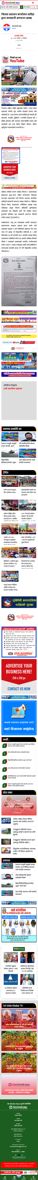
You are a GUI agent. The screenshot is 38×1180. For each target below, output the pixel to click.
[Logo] (10, 3)
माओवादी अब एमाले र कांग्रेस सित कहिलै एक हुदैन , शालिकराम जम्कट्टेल (19, 1091)
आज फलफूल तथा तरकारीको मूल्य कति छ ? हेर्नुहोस (19, 1047)
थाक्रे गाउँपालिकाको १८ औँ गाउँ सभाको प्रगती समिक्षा (19, 1025)
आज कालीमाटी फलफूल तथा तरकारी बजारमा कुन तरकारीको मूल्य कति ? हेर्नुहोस (19, 1068)
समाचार (14, 28)
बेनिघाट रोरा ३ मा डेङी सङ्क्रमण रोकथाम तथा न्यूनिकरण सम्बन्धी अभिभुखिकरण (19, 805)
